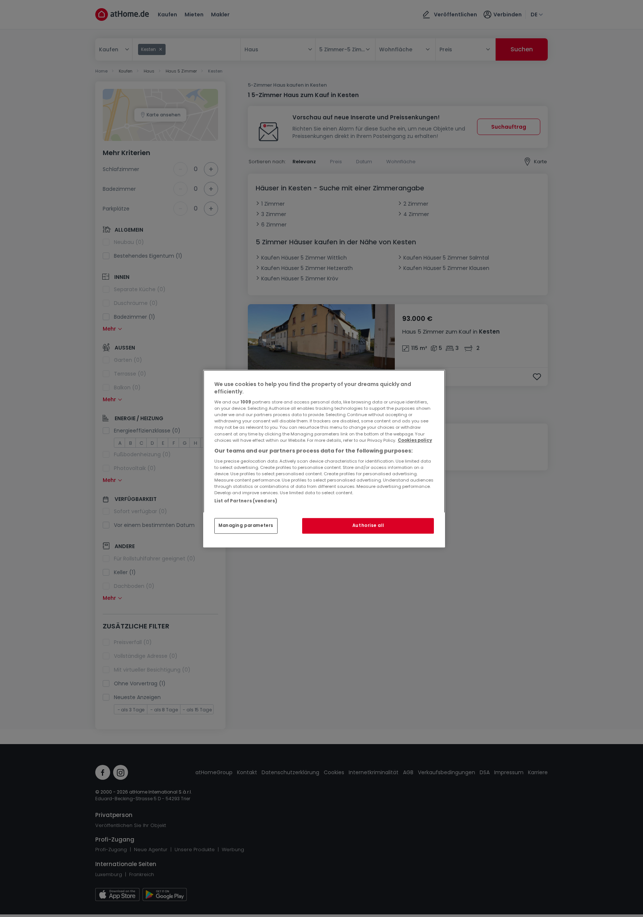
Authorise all (368, 525)
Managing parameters (245, 525)
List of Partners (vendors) (245, 501)
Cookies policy (415, 440)
